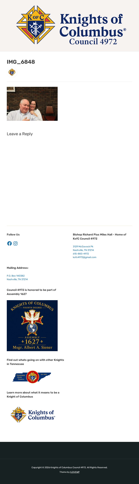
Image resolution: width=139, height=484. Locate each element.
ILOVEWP (75, 472)
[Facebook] (9, 243)
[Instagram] (15, 243)
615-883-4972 (81, 253)
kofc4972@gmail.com (84, 257)
